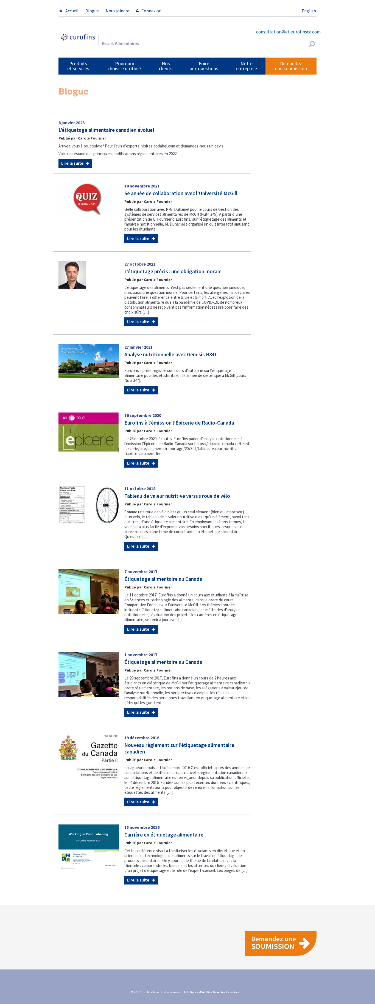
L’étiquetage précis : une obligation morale (173, 271)
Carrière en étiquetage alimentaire (163, 834)
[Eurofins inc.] (99, 42)
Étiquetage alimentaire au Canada (163, 579)
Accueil (72, 10)
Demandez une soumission (291, 66)
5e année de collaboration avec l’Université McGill (180, 193)
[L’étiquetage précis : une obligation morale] (72, 274)
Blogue (92, 10)
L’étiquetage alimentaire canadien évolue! (106, 130)
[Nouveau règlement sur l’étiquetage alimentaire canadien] (88, 756)
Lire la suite (72, 163)
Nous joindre (117, 10)
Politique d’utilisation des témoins (211, 992)
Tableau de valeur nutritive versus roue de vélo (177, 496)
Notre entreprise (246, 66)
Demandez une (273, 942)
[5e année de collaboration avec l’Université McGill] (88, 198)
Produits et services (78, 66)
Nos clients (165, 66)
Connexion (151, 10)
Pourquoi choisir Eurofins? (124, 66)
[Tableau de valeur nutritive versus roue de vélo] (88, 504)
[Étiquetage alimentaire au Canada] (88, 590)
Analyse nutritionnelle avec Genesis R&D (170, 354)
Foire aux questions (204, 66)
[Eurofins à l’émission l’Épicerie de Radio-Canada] (88, 431)
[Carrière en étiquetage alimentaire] (88, 846)
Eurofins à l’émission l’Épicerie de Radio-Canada (179, 422)
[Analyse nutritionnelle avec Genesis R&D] (88, 360)
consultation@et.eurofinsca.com (288, 32)
